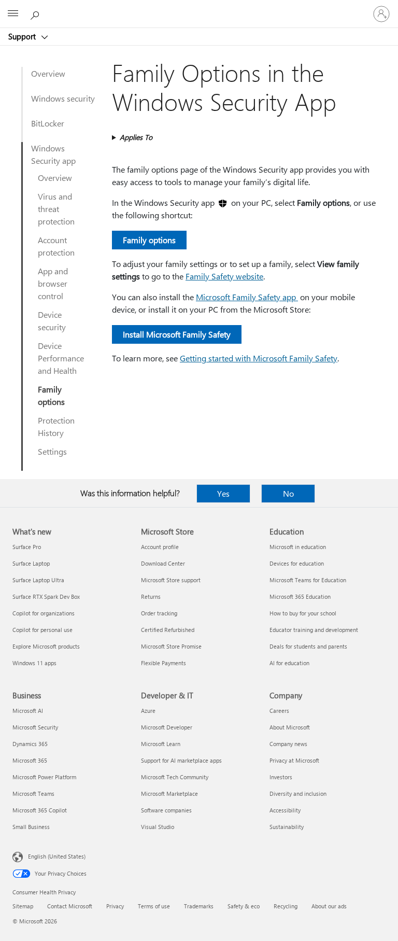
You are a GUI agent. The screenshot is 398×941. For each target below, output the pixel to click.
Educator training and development (313, 630)
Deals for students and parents (308, 646)
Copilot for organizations (43, 613)
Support (23, 36)
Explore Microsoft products (46, 646)
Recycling (285, 906)
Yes (223, 493)
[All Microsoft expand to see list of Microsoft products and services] (13, 14)
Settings (52, 451)
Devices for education (296, 563)
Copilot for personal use (42, 630)
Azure (148, 710)
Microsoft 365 (29, 760)
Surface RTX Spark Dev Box (46, 596)
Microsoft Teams (33, 793)
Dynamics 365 (30, 744)
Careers (279, 710)
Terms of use (154, 906)
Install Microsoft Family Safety (177, 334)
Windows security (63, 98)
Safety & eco (244, 906)
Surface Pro (26, 547)
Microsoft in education (297, 547)
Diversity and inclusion (297, 793)
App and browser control (53, 283)
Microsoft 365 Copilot (39, 810)
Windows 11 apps (34, 663)
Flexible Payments (163, 663)
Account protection (56, 246)
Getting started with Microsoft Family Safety (258, 358)
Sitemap (22, 906)
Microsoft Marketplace (169, 793)
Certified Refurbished (167, 630)
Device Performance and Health (61, 358)
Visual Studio (157, 827)
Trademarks (199, 906)
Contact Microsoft (69, 906)
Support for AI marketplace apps (181, 760)
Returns (151, 596)
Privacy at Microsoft (294, 760)
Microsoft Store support (171, 580)
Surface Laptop (31, 563)
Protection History (56, 426)
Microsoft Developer (166, 727)
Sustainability (286, 827)
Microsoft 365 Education (300, 596)
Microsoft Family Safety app (247, 296)
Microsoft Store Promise (171, 646)
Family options (51, 395)
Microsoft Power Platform (44, 777)
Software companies (166, 810)
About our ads (329, 906)
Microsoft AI (27, 710)
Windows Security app (53, 154)
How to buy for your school (302, 613)
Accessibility (285, 810)
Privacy (115, 906)
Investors (280, 777)
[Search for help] (36, 13)
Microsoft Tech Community (174, 777)
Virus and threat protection (56, 209)
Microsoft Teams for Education (307, 580)
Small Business (31, 827)
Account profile (160, 547)
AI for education (289, 663)
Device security (52, 320)
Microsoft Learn (160, 744)
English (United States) (57, 856)
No (288, 493)
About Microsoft (289, 727)
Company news (288, 744)
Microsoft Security (35, 727)
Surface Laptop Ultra (38, 580)
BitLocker (47, 123)
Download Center (163, 563)
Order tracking (159, 613)
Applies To (136, 137)
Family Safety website (224, 276)
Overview (48, 73)
